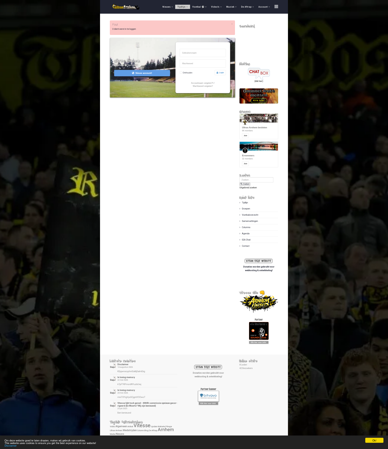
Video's (215, 7)
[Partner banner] (258, 342)
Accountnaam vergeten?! (202, 83)
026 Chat (246, 240)
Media (112, 434)
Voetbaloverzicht (249, 215)
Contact (245, 246)
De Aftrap (246, 7)
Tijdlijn (181, 7)
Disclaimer (123, 364)
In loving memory (126, 377)
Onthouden (187, 73)
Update (154, 426)
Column (140, 430)
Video (112, 426)
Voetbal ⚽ (198, 7)
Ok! (374, 440)
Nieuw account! (143, 73)
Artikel (130, 426)
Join (245, 135)
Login (221, 73)
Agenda (245, 233)
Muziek (230, 7)
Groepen (245, 208)
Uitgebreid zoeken (248, 187)
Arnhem (166, 429)
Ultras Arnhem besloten (254, 127)
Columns (245, 227)
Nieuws (166, 7)
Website (161, 426)
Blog (146, 430)
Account (263, 7)
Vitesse (142, 425)
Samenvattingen (249, 221)
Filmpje (169, 426)
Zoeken (246, 184)
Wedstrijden (130, 430)
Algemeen (121, 426)
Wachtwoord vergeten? (203, 86)
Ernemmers (248, 155)
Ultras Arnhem (116, 430)
